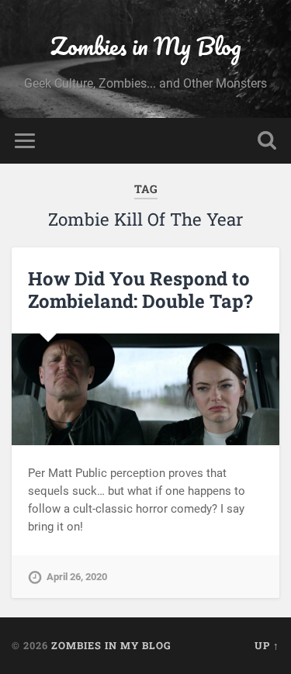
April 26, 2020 (77, 576)
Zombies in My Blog (145, 46)
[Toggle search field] (267, 141)
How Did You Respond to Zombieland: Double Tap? (140, 289)
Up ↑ (267, 645)
